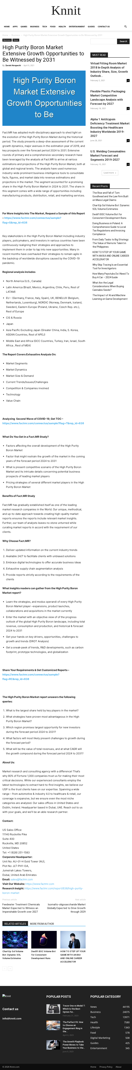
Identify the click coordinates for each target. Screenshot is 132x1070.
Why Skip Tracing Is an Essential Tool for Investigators (110, 266)
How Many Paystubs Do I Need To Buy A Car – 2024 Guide (110, 275)
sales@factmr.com (22, 879)
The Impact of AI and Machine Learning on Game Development (110, 297)
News (16, 40)
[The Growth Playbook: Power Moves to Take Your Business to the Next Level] (53, 1045)
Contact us (104, 26)
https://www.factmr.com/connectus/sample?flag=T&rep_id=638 (43, 423)
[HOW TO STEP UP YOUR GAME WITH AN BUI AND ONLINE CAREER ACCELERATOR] (73, 939)
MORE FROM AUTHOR (42, 923)
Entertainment (77, 26)
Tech (44, 26)
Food (53, 26)
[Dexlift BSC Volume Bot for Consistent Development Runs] (44, 939)
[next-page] (10, 968)
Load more (109, 172)
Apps (15, 26)
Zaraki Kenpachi (13, 65)
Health (62, 26)
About (118, 1066)
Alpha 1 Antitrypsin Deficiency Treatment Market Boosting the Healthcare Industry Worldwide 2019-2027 (110, 128)
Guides (91, 26)
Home (7, 26)
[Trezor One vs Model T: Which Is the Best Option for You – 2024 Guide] (53, 1009)
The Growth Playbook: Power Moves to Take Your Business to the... (74, 1044)
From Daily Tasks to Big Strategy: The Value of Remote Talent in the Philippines (110, 243)
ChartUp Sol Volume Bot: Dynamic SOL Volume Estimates (12, 955)
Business (34, 26)
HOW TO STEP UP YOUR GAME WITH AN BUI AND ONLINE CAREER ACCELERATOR (110, 256)
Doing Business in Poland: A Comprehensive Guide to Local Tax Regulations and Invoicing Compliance (109, 229)
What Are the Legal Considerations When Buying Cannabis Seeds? (108, 286)
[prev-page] (4, 968)
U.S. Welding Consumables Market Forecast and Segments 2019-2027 (107, 155)
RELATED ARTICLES (15, 923)
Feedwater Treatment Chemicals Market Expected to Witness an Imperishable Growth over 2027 (21, 908)
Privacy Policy (106, 1066)
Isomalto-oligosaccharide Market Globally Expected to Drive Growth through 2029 (66, 908)
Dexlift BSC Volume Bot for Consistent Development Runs (43, 955)
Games (24, 26)
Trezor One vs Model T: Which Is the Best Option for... (74, 1009)
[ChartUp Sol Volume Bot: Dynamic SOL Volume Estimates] (15, 939)
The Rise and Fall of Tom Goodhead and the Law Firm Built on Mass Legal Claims (110, 196)
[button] (125, 26)
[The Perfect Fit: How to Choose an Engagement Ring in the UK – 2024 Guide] (53, 1025)
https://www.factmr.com (39, 884)
